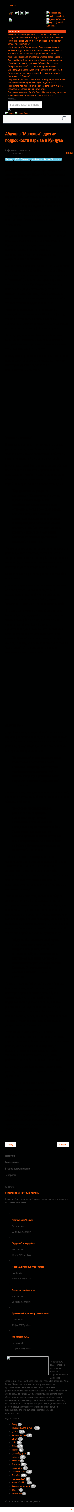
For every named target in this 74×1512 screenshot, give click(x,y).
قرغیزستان (17, 1468)
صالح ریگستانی (19, 1453)
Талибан (9, 159)
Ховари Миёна (19, 1435)
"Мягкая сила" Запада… (23, 1220)
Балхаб (15, 1489)
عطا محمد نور (18, 1479)
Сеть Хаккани (36, 159)
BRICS (15, 1439)
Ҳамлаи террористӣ (21, 1486)
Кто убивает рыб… (20, 1336)
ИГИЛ (17, 159)
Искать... (12, 98)
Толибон (16, 1475)
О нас (12, 5)
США (14, 1446)
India (14, 1442)
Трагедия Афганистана (52, 159)
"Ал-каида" (25, 159)
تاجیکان (16, 1457)
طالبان (15, 1431)
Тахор (15, 1424)
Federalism (17, 1493)
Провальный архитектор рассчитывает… (31, 1313)
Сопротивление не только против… (22, 1193)
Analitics (16, 1460)
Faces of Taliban (19, 1482)
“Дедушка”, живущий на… (24, 1243)
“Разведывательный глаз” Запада (28, 1266)
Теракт (15, 1449)
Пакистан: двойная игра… (24, 1290)
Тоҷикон (16, 1464)
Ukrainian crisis (19, 1471)
